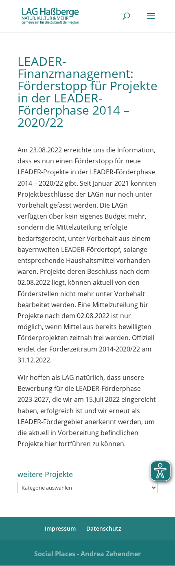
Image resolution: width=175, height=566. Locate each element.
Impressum (60, 528)
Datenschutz (103, 528)
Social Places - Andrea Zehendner (87, 553)
